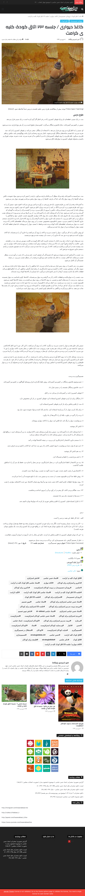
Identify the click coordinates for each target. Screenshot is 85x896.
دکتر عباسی (72, 571)
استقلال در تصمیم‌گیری (22, 630)
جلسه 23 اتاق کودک (32, 597)
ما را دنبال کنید (48, 836)
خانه (80, 16)
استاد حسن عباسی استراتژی (70, 611)
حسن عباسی (54, 635)
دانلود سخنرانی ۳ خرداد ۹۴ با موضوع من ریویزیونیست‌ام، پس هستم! (62, 793)
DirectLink (59, 553)
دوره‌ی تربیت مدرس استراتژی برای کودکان (64, 606)
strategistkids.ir (37, 635)
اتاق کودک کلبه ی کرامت (71, 578)
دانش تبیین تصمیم (24, 611)
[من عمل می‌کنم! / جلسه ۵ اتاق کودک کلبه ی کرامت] (42, 694)
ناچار (69, 625)
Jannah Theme (9, 891)
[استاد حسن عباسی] (69, 9)
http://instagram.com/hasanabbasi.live (15, 808)
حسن (78, 625)
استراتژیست (14, 616)
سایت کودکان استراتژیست (57, 630)
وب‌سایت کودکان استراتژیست (52, 625)
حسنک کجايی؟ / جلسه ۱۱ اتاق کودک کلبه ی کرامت (15, 705)
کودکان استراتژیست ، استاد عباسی (25, 621)
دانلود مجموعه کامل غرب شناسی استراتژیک (69, 797)
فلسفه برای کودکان (29, 640)
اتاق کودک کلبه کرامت (72, 635)
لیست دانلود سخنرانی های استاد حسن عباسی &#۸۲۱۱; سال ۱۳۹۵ (63, 786)
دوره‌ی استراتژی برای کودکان (69, 616)
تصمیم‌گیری (76, 630)
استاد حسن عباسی (50, 578)
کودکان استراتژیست (19, 625)
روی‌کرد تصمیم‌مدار (64, 16)
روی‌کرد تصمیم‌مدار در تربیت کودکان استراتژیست (52, 587)
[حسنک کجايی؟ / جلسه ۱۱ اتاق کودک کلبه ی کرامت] (14, 693)
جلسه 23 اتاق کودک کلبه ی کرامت (67, 592)
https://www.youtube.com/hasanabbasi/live (17, 822)
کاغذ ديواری (48, 583)
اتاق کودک (74, 16)
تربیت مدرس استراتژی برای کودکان (57, 621)
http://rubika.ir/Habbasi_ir (10, 812)
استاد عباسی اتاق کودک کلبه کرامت (37, 592)
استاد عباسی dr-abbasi (45, 611)
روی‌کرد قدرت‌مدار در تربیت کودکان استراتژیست (72, 724)
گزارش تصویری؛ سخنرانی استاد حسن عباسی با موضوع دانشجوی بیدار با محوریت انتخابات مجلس (53, 782)
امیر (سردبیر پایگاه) (73, 39)
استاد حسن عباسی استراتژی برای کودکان (65, 602)
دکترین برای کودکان (21, 587)
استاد (33, 625)
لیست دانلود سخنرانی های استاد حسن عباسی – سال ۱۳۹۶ (65, 789)
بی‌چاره (77, 621)
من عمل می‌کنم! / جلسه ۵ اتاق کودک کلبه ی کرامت (44, 707)
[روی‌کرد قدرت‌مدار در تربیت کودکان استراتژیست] (70, 703)
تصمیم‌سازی (20, 635)
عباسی (77, 587)
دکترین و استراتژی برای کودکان (68, 583)
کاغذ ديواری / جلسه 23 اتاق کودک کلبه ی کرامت (62, 644)
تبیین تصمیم (26, 602)
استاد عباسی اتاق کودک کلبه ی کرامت (25, 583)
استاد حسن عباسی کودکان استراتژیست (39, 616)
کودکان (39, 630)
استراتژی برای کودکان (53, 597)
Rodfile (68, 553)
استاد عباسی (40, 602)
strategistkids (48, 640)
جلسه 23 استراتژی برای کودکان (32, 606)
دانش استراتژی (32, 578)
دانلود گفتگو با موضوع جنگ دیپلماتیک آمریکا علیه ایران (56, 2)
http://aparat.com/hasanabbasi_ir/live (14, 817)
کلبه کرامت (14, 592)
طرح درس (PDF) (73, 565)
